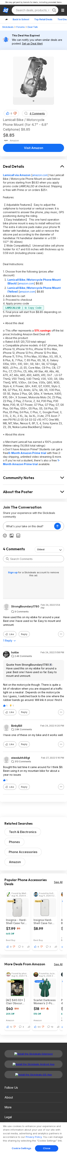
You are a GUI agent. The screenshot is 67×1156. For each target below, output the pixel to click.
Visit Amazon (33, 148)
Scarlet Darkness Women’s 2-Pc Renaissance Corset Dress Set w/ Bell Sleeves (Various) (45, 1001)
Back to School (21, 19)
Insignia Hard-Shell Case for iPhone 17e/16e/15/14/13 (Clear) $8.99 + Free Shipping (44, 921)
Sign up (13, 572)
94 (39, 1027)
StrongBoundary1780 (25, 606)
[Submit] (7, 558)
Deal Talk (33, 27)
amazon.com (40, 175)
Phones (14, 842)
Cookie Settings (21, 1148)
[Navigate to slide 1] (33, 100)
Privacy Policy (34, 1136)
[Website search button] (54, 10)
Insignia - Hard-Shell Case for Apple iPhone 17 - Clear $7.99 (16, 921)
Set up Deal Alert (32, 43)
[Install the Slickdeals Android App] (33, 1064)
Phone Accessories (23, 852)
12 (11, 1027)
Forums (20, 27)
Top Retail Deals (43, 19)
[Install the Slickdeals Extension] (33, 1053)
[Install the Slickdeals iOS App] (33, 1074)
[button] (15, 113)
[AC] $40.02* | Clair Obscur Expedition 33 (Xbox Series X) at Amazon (15, 1001)
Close (46, 1148)
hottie (15, 652)
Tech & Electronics (22, 832)
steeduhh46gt (20, 757)
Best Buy (10, 940)
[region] (33, 1139)
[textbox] (28, 526)
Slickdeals (8, 27)
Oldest (40, 549)
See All (58, 882)
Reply (24, 634)
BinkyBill (16, 725)
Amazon (15, 862)
